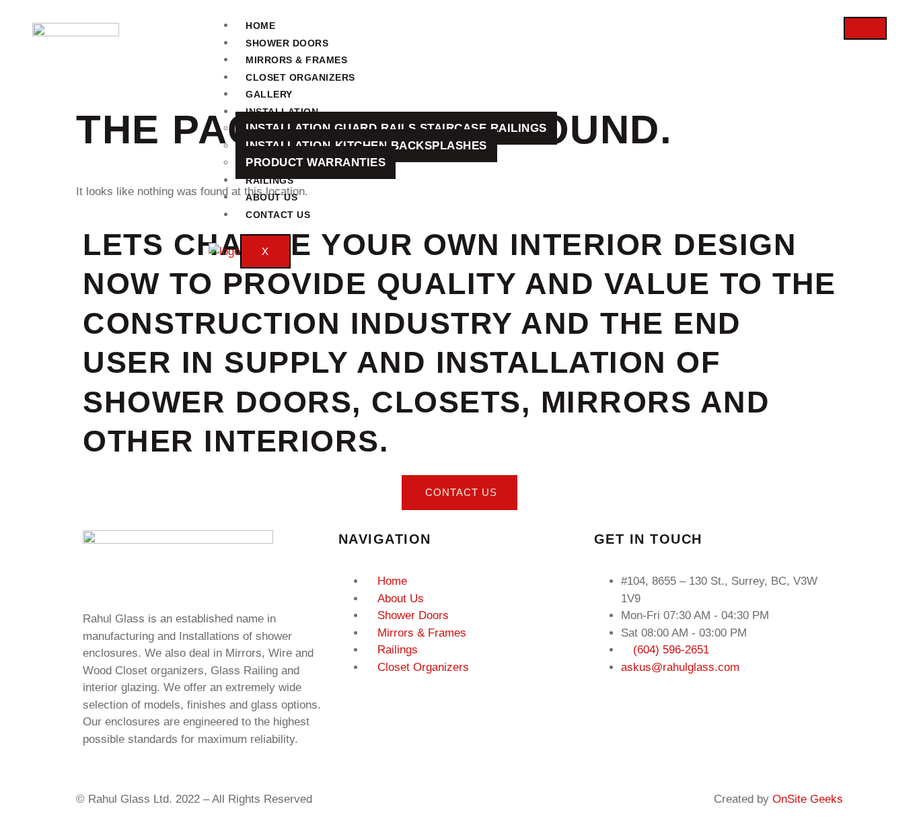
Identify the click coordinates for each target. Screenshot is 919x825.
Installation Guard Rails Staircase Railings (396, 128)
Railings (269, 180)
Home (260, 25)
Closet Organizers (300, 77)
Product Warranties (315, 162)
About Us (271, 197)
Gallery (269, 94)
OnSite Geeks (807, 799)
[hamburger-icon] (865, 28)
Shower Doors (287, 43)
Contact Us (278, 214)
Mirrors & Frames (296, 60)
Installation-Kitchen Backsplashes (366, 145)
